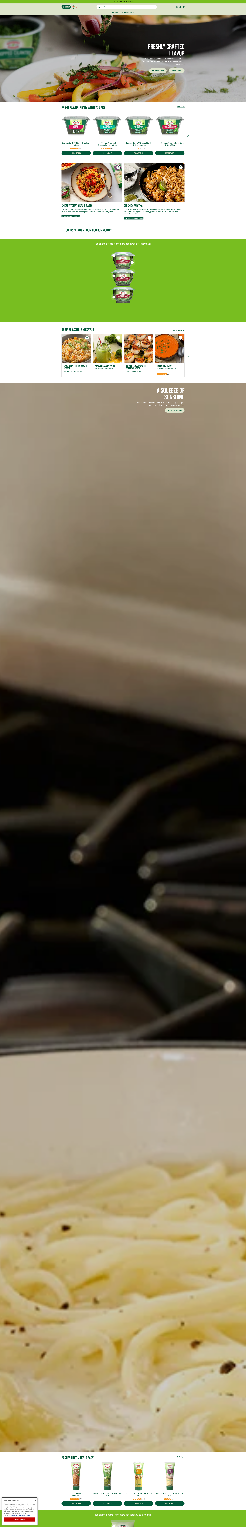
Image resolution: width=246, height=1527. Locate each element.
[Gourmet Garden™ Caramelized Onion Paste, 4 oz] (76, 1476)
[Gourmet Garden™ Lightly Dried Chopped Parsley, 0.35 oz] (107, 125)
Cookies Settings (19, 1519)
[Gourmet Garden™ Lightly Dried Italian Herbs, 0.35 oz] (169, 125)
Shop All (180, 106)
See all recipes (178, 330)
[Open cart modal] (183, 7)
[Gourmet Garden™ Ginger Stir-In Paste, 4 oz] (138, 1476)
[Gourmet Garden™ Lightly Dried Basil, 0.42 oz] (76, 125)
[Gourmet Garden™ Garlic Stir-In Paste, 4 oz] (169, 1476)
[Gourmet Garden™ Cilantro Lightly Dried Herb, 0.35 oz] (138, 125)
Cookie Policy (14, 1515)
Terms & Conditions (24, 1515)
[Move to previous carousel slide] (58, 136)
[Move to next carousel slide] (188, 136)
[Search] (99, 7)
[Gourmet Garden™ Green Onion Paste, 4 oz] (107, 1476)
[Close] (35, 1500)
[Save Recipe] (177, 7)
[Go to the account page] (180, 7)
